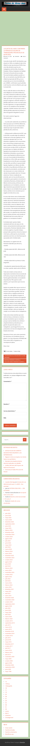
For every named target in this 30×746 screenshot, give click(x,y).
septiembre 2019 (10, 623)
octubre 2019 (9, 621)
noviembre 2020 (9, 600)
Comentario (8, 381)
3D (6, 709)
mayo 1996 (8, 671)
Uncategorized (9, 717)
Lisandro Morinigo (10, 482)
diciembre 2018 (9, 631)
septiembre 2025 (10, 524)
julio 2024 (8, 541)
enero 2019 (8, 629)
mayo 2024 (8, 545)
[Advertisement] (15, 27)
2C (6, 698)
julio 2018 (8, 638)
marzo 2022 (8, 583)
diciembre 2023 (9, 555)
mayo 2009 (8, 659)
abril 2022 (8, 581)
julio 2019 (8, 625)
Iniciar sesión (8, 728)
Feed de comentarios (11, 732)
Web (5, 418)
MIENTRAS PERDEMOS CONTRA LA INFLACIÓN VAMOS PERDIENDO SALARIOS (14, 360)
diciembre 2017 (9, 644)
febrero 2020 (8, 619)
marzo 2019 (8, 627)
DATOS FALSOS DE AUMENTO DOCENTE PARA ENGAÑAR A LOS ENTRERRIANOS (12, 453)
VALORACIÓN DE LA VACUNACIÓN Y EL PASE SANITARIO (14, 356)
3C (6, 707)
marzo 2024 (8, 549)
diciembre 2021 (9, 589)
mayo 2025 (8, 528)
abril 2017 (8, 648)
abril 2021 (8, 593)
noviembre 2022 (9, 572)
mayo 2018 (8, 642)
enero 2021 (8, 595)
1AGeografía (8, 686)
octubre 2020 (9, 602)
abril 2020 (8, 614)
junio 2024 (8, 543)
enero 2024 (8, 553)
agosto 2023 (8, 562)
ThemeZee (22, 742)
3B (6, 705)
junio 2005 (8, 669)
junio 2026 (8, 515)
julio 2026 (8, 513)
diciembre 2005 (9, 665)
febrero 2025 (8, 530)
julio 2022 (8, 579)
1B (6, 688)
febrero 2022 (8, 585)
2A (6, 694)
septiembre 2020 (10, 604)
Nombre (6, 404)
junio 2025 (8, 526)
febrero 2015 (8, 652)
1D (6, 692)
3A (6, 703)
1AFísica (7, 684)
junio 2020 (8, 610)
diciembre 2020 (9, 597)
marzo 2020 (8, 616)
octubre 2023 (9, 560)
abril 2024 (8, 547)
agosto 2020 (8, 606)
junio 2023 (8, 564)
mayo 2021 (8, 591)
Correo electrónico (10, 411)
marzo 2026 (8, 520)
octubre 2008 (9, 661)
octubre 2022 (9, 574)
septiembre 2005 (10, 667)
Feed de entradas (10, 730)
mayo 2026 (8, 517)
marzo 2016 (8, 650)
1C (6, 690)
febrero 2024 (8, 551)
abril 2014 (8, 654)
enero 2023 (8, 570)
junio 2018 (8, 640)
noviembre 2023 (9, 557)
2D (6, 700)
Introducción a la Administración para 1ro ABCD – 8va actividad (15, 484)
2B (6, 696)
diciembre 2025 (9, 522)
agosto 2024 (8, 538)
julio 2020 (8, 608)
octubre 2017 (9, 646)
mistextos (17, 56)
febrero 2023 (8, 568)
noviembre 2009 (9, 656)
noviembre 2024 (9, 534)
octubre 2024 (9, 536)
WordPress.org (9, 734)
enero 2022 (8, 587)
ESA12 (7, 713)
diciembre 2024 (9, 532)
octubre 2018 (9, 635)
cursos (7, 711)
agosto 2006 (8, 663)
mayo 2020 (8, 612)
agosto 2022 (8, 576)
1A (6, 681)
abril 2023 (8, 566)
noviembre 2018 (9, 633)
